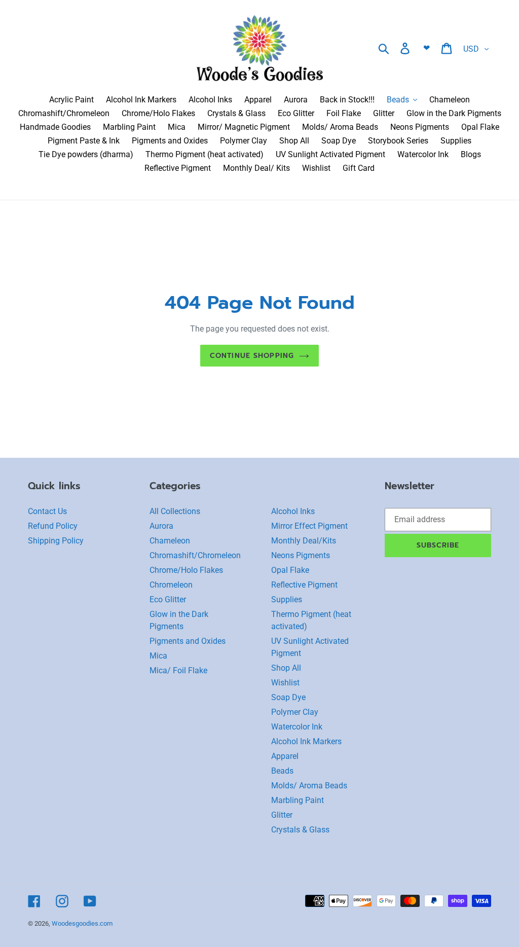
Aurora (161, 526)
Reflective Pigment (304, 585)
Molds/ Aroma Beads (309, 785)
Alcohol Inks (293, 511)
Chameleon (170, 540)
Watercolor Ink (296, 727)
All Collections (175, 511)
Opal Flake (290, 570)
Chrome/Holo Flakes (186, 570)
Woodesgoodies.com (82, 923)
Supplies (286, 599)
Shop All (286, 668)
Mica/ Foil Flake (178, 670)
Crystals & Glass (300, 829)
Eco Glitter (168, 599)
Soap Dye (288, 697)
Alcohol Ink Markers (306, 741)
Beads (282, 771)
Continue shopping (252, 355)
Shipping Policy (56, 540)
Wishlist (285, 682)
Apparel (285, 756)
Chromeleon (171, 585)
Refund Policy (53, 526)
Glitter (281, 815)
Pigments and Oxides (188, 641)
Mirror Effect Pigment (309, 526)
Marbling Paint (297, 800)
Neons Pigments (300, 555)
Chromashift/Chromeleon (195, 555)
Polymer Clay (294, 712)
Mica (158, 656)
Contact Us (47, 511)
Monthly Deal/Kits (303, 540)
